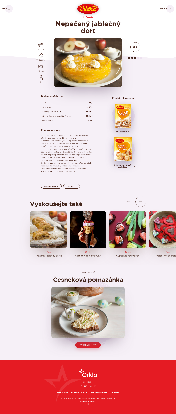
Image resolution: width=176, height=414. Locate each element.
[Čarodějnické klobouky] (88, 229)
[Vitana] (88, 9)
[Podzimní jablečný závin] (48, 229)
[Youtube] (85, 386)
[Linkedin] (90, 386)
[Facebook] (80, 386)
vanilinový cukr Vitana (50, 112)
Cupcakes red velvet (127, 255)
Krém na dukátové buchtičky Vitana (56, 116)
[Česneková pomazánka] (88, 312)
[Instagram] (94, 386)
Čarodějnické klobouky (88, 255)
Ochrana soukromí (79, 393)
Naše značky (62, 393)
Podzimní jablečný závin (48, 255)
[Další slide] (140, 201)
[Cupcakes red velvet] (127, 229)
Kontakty (115, 393)
